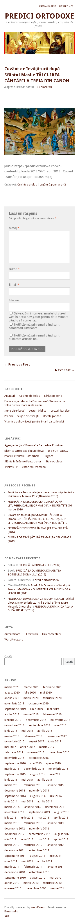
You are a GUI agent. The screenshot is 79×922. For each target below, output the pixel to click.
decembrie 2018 (36, 719)
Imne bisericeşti (14, 410)
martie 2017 (46, 747)
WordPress (38, 907)
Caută (8, 656)
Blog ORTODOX (58, 450)
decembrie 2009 (36, 888)
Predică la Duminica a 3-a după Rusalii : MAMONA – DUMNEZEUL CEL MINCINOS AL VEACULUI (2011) (40, 589)
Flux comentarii (51, 634)
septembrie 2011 (15, 855)
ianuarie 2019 (12, 719)
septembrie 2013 (39, 812)
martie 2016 (11, 768)
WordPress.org (13, 639)
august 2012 (62, 834)
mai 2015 (27, 779)
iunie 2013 (27, 817)
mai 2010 (55, 877)
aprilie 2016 (53, 763)
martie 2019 (30, 714)
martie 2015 (11, 785)
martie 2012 (11, 844)
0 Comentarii (44, 87)
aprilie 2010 (11, 882)
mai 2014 (27, 801)
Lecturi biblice (37, 410)
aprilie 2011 (44, 861)
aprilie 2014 (44, 801)
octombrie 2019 (38, 703)
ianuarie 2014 (32, 807)
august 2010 (37, 877)
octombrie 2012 (14, 834)
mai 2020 (46, 692)
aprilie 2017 (27, 747)
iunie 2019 (36, 709)
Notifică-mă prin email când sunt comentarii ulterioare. (34, 326)
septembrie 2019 (15, 709)
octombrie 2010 (39, 872)
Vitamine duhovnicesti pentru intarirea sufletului (34, 421)
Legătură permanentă (53, 184)
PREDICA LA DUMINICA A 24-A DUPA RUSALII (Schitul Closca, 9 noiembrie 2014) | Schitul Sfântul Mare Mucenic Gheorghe (41, 602)
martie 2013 (11, 823)
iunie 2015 (10, 779)
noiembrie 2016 (14, 757)
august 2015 (37, 774)
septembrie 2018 (39, 725)
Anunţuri (9, 395)
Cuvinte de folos (27, 184)
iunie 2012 (27, 839)
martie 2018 (11, 736)
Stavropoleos (54, 461)
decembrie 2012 (14, 828)
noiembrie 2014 (39, 790)
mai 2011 (27, 861)
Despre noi (66, 6)
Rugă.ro (49, 456)
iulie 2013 (10, 817)
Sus (6, 916)
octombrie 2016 (38, 757)
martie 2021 (31, 687)
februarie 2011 (33, 866)
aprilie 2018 (44, 730)
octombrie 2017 (14, 741)
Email (14, 284)
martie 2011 (11, 866)
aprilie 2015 (44, 779)
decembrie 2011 (14, 850)
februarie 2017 (13, 752)
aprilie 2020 (11, 698)
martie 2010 (30, 882)
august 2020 (12, 692)
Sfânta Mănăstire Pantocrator (22, 461)
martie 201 (57, 888)
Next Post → (65, 370)
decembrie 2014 (14, 790)
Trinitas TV (11, 467)
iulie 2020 (30, 692)
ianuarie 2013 (55, 823)
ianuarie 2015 (55, 785)
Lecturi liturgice (60, 410)
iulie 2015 (55, 774)
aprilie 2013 (61, 817)
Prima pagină (47, 6)
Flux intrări (31, 634)
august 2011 (37, 855)
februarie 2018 (33, 736)
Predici (8, 416)
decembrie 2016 (59, 752)
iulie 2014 (55, 796)
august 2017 (36, 741)
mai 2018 (27, 730)
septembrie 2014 (15, 796)
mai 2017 (10, 747)
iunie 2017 (54, 741)
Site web (14, 300)
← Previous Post (17, 364)
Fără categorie (53, 395)
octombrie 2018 (14, 725)
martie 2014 (11, 807)
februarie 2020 (52, 698)
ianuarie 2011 (55, 866)
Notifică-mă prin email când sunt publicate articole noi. (34, 337)
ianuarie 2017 (35, 752)
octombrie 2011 (39, 850)
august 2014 (37, 796)
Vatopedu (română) (34, 467)
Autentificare (12, 634)
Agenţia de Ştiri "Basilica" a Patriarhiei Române (33, 445)
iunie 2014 (10, 801)
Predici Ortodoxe (39, 16)
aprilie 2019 (11, 714)
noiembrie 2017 (56, 736)
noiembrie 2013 (14, 812)
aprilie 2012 (61, 839)
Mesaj (14, 228)
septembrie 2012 (39, 834)
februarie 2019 (52, 714)
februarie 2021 (52, 687)
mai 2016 (35, 763)
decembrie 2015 (34, 768)
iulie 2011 (55, 855)
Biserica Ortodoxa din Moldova (24, 450)
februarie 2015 (33, 785)
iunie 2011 (10, 861)
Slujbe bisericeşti (28, 416)
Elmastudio (11, 911)
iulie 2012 (10, 839)
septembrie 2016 (15, 763)
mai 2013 (43, 817)
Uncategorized (52, 416)
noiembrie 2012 (39, 828)
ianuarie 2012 (55, 844)
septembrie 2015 (15, 774)
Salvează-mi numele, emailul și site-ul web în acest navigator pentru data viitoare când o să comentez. (38, 317)
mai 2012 (43, 839)
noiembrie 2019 (14, 703)
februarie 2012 (33, 844)
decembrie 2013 (55, 807)
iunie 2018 (10, 730)
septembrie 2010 (15, 877)
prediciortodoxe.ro (47, 580)
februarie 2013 (33, 823)
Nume (14, 269)
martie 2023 (11, 687)
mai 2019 (53, 709)
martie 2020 (30, 698)
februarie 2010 (52, 882)
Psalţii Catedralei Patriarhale (22, 456)
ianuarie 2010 (12, 888)
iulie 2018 (60, 725)
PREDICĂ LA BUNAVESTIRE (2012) (39, 565)
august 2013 (61, 812)
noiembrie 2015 (58, 768)
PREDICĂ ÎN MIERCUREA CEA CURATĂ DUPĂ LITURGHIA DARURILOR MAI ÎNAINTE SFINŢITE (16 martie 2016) (40, 505)
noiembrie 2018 (60, 719)
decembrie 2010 (14, 872)
